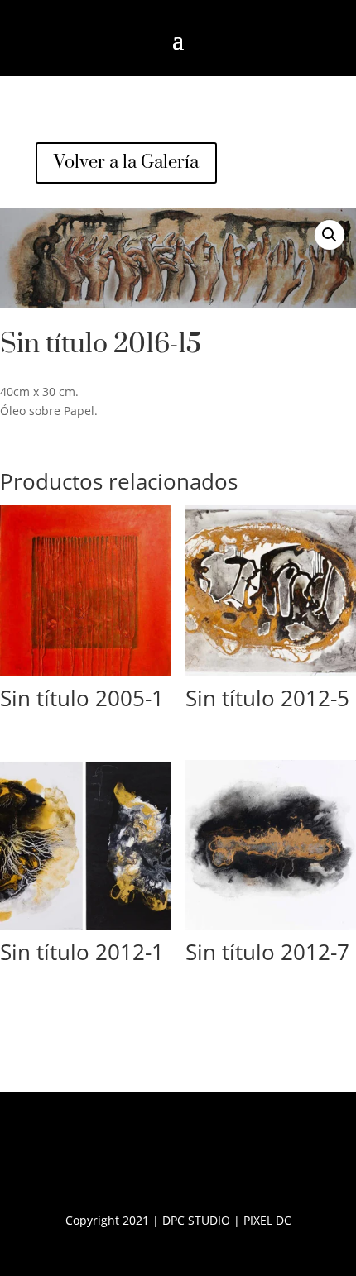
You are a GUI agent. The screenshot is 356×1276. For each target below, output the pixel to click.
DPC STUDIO (196, 1220)
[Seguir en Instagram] (202, 1158)
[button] (329, 235)
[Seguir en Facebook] (154, 1158)
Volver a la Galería (126, 162)
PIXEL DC (267, 1220)
